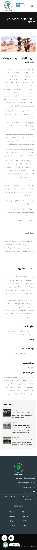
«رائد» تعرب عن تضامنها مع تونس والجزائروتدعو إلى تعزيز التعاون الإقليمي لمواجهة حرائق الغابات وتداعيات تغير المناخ (22, 429)
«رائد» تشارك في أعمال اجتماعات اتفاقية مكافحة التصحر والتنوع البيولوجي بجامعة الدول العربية (22, 442)
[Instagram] (4, 538)
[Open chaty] (5, 545)
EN (18, 5)
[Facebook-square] (11, 538)
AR (22, 5)
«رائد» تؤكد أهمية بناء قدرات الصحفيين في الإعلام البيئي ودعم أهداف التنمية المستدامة (22, 415)
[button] (32, 6)
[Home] (18, 469)
